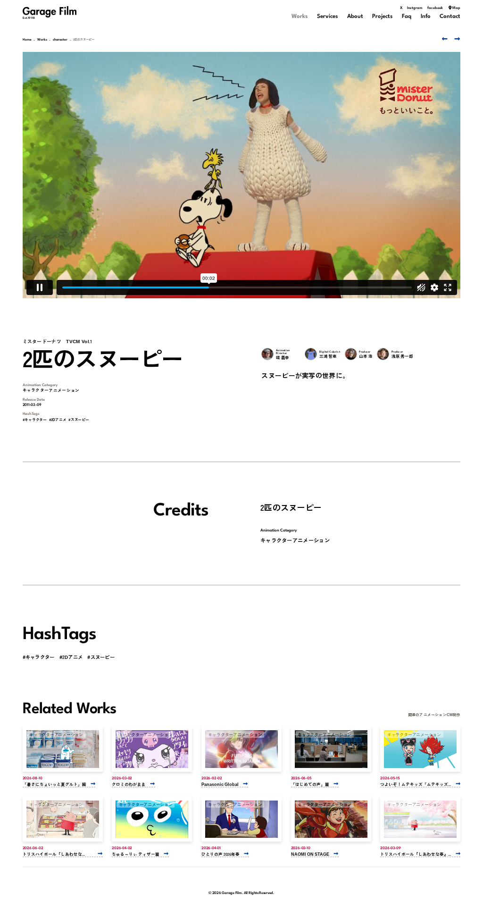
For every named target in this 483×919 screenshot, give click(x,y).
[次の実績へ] (456, 38)
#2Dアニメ (58, 420)
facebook (435, 8)
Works (299, 16)
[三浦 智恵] (311, 354)
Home (27, 40)
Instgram (415, 8)
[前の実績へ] (443, 38)
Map (456, 8)
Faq (406, 16)
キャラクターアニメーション (51, 390)
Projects (382, 16)
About (355, 16)
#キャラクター (35, 420)
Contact (450, 16)
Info (426, 16)
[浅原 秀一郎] (383, 354)
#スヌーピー (78, 420)
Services (327, 16)
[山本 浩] (351, 354)
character (60, 40)
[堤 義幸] (267, 354)
